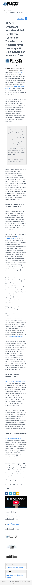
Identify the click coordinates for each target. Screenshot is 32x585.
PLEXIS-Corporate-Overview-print (16, 516)
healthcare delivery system (15, 336)
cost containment (18, 575)
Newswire (4, 581)
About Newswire (15, 581)
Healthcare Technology (18, 567)
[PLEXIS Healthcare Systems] (14, 61)
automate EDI (9, 574)
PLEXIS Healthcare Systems (13, 12)
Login (13, 583)
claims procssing (18, 574)
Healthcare (9, 567)
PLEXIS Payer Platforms (13, 524)
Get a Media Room (26, 581)
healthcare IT (9, 577)
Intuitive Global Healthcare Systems (15, 381)
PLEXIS (20, 72)
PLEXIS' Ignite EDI (11, 523)
